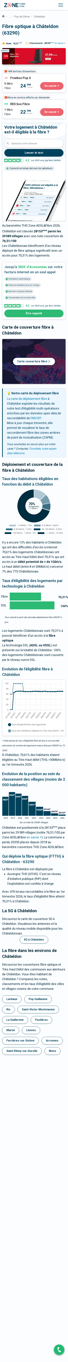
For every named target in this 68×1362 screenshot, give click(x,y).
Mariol (10, 1030)
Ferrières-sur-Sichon (20, 1040)
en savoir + (34, 837)
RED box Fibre (11, 102)
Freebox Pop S (12, 76)
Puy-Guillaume (38, 999)
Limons (31, 1030)
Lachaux (11, 999)
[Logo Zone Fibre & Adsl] (14, 5)
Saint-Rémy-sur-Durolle (21, 1051)
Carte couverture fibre (32, 361)
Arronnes (52, 1040)
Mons (52, 1051)
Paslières (41, 1019)
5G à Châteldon (34, 939)
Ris (8, 1009)
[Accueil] (3, 16)
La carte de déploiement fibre (27, 399)
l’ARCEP (36, 418)
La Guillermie (15, 1019)
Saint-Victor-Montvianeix (38, 1009)
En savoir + (60, 43)
